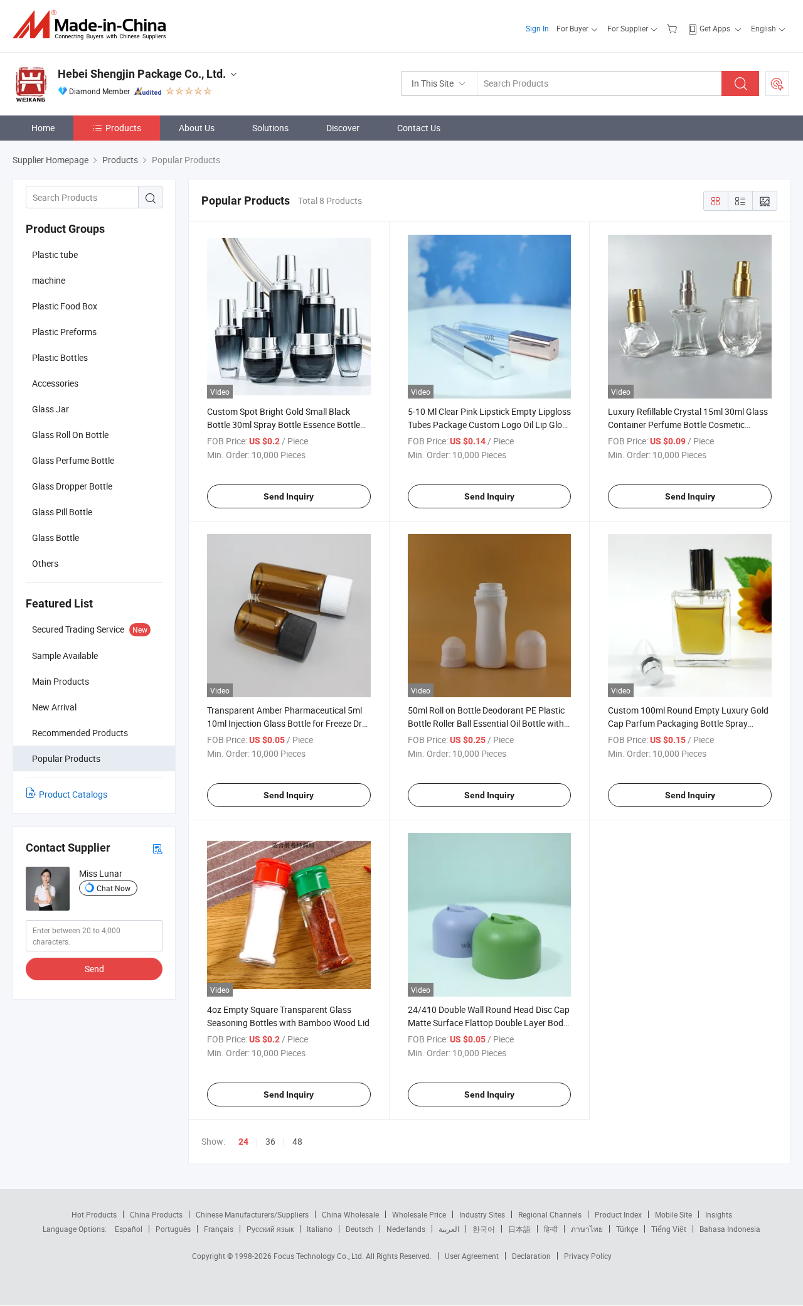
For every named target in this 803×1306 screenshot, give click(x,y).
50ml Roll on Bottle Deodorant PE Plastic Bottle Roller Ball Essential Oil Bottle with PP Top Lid (486, 723)
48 (297, 1141)
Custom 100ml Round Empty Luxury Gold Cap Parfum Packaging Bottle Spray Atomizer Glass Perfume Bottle (688, 723)
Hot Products (94, 1214)
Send (94, 969)
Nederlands (405, 1229)
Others (45, 563)
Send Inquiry (288, 496)
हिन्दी (551, 1229)
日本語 (519, 1229)
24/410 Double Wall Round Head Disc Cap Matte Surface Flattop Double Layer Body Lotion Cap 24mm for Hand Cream (489, 1023)
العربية (449, 1229)
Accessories (55, 383)
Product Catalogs (73, 794)
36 (270, 1141)
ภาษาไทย (587, 1229)
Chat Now (113, 888)
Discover (342, 128)
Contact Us (418, 128)
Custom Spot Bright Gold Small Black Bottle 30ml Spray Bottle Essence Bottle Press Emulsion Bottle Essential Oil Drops (286, 424)
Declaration (531, 1256)
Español (128, 1229)
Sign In (537, 28)
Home (43, 128)
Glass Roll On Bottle (70, 435)
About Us (197, 128)
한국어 (483, 1229)
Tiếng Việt (668, 1229)
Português (173, 1229)
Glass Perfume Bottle (73, 460)
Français (218, 1229)
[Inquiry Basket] (673, 28)
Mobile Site (673, 1214)
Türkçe (627, 1229)
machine (48, 280)
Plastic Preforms (64, 332)
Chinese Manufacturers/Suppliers (252, 1214)
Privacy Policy (588, 1256)
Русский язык (270, 1229)
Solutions (270, 128)
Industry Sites (482, 1214)
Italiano (319, 1229)
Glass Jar (50, 409)
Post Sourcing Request (777, 83)
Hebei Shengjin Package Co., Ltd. (142, 73)
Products (123, 128)
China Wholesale (350, 1214)
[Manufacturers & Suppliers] (93, 25)
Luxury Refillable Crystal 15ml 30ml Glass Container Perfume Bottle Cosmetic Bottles (688, 424)
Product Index (618, 1214)
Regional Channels (550, 1214)
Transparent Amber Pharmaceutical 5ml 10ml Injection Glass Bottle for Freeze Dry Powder (286, 723)
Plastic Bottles (60, 357)
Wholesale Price (419, 1214)
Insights (718, 1214)
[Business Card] (157, 848)
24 (243, 1142)
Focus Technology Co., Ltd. (320, 1256)
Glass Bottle (55, 537)
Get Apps (715, 28)
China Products (156, 1214)
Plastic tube (55, 254)
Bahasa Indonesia (729, 1229)
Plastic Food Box (64, 306)
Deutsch (359, 1229)
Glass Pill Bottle (62, 512)
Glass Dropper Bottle (72, 486)
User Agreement (472, 1256)
